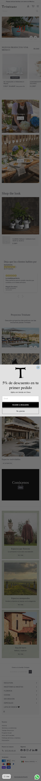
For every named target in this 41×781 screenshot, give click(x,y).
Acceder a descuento (20, 405)
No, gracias (20, 411)
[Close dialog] (38, 367)
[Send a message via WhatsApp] (37, 777)
